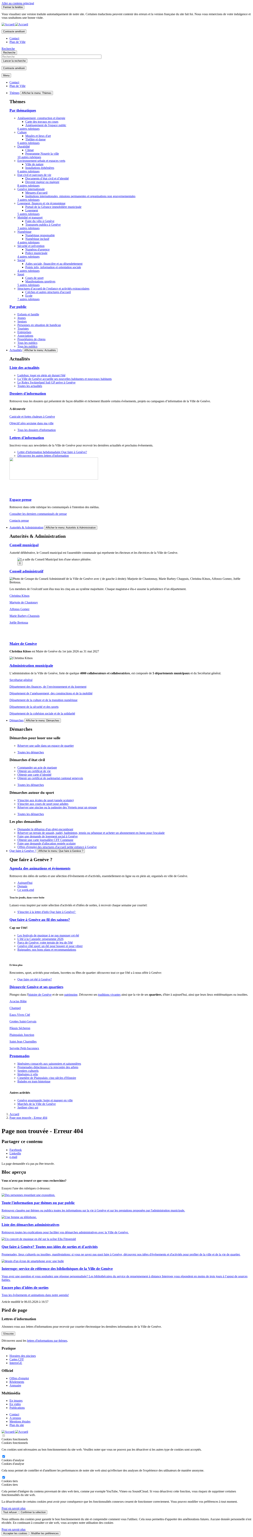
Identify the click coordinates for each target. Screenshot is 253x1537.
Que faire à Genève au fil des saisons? (39, 920)
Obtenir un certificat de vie (34, 771)
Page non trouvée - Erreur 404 (28, 1117)
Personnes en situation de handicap (39, 325)
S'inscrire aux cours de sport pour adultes (42, 803)
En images (16, 1400)
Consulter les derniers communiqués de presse (38, 513)
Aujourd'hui (24, 882)
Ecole (28, 295)
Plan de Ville (17, 42)
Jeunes (21, 318)
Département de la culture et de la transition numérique (43, 700)
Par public (17, 307)
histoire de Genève (40, 994)
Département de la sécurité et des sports (34, 706)
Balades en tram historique (33, 1081)
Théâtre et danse (35, 139)
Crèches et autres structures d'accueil (48, 292)
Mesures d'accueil (36, 192)
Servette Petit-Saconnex (24, 1048)
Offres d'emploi (19, 1378)
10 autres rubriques (29, 157)
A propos (15, 1418)
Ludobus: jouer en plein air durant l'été (41, 375)
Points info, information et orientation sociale (53, 267)
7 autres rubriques (28, 299)
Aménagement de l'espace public (45, 125)
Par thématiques (22, 110)
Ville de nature (34, 164)
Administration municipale (31, 665)
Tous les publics (27, 342)
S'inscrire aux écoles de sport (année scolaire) (45, 800)
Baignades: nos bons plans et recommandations (46, 949)
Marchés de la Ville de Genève (36, 1104)
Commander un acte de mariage (37, 767)
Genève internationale (31, 189)
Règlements (16, 1382)
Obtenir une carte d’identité (34, 774)
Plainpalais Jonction (21, 1035)
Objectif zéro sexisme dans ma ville (31, 423)
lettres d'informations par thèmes (47, 1340)
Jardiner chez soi (27, 1107)
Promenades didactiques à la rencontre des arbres (47, 1067)
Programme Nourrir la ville (42, 153)
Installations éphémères (39, 167)
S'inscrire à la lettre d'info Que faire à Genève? (46, 912)
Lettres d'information (26, 438)
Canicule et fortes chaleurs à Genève (32, 416)
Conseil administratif (26, 571)
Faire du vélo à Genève (39, 221)
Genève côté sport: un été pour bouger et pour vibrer (50, 946)
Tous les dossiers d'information (36, 430)
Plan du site (16, 1425)
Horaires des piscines (22, 1355)
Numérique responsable (40, 235)
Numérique (24, 231)
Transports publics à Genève (43, 224)
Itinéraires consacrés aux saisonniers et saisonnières (49, 1063)
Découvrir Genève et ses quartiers (36, 987)
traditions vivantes (109, 994)
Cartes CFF (16, 1359)
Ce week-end (25, 890)
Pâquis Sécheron (19, 1028)
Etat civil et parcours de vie (34, 175)
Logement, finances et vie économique (41, 203)
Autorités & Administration (26, 527)
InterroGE (15, 1363)
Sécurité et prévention (30, 246)
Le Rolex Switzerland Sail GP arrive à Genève (46, 382)
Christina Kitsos (19, 595)
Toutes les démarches (30, 752)
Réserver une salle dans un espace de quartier (45, 745)
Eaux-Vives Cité (19, 1014)
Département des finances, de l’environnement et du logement (47, 686)
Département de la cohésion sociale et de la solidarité (42, 713)
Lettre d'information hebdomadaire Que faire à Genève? (52, 452)
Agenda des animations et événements (39, 868)
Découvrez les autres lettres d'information (43, 455)
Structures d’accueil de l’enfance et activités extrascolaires (53, 288)
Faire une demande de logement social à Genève (47, 836)
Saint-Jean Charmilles (23, 1041)
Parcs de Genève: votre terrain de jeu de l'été (45, 942)
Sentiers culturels (28, 1070)
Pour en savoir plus (13, 1508)
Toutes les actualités (29, 386)
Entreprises (24, 332)
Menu (6, 75)
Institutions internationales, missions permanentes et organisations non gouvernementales (80, 196)
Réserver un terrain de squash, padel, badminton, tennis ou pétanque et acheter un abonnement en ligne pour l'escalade (91, 832)
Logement (31, 210)
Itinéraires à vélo (27, 1074)
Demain (22, 886)
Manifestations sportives (40, 281)
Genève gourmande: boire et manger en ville (45, 1100)
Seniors (22, 321)
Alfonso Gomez (19, 609)
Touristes (23, 328)
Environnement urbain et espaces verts (41, 160)
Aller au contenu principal (18, 3)
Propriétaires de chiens (31, 339)
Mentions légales (19, 1421)
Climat (29, 150)
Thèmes (14, 92)
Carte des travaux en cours (41, 121)
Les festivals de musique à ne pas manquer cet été (48, 935)
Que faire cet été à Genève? (34, 979)
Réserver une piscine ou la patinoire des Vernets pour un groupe (57, 807)
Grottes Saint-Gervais (22, 1021)
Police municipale (36, 253)
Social (21, 260)
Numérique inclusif (37, 238)
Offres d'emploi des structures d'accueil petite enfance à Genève (57, 847)
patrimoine (70, 994)
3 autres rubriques (28, 199)
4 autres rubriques (28, 242)
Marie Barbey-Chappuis (24, 615)
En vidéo (15, 1404)
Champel (15, 1008)
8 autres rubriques (28, 185)
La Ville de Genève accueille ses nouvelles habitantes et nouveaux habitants (64, 379)
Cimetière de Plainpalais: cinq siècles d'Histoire (46, 1078)
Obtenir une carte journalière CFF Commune (45, 840)
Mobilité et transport (29, 217)
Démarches (16, 720)
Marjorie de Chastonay (23, 602)
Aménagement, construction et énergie (41, 118)
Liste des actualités (24, 368)
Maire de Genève (23, 644)
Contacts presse (19, 520)
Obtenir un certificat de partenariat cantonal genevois (50, 778)
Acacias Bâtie (18, 1001)
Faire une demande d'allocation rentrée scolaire (46, 843)
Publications (17, 1407)
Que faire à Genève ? (22, 850)
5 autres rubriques (28, 214)
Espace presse (20, 500)
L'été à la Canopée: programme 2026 (40, 939)
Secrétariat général (20, 680)
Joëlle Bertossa (18, 622)
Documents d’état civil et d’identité (47, 178)
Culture (22, 132)
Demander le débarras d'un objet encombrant (45, 829)
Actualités (15, 350)
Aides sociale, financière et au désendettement (53, 263)
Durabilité (23, 146)
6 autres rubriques (28, 128)
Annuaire (15, 1385)
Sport (20, 274)
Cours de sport (34, 278)
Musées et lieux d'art (38, 136)
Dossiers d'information (27, 393)
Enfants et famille (28, 314)
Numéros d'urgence (37, 249)
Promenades (19, 1056)
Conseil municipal (24, 545)
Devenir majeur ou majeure (42, 182)
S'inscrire (8, 1333)
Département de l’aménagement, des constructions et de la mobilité (51, 693)
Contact (14, 38)
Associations (25, 335)
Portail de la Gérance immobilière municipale (53, 207)
